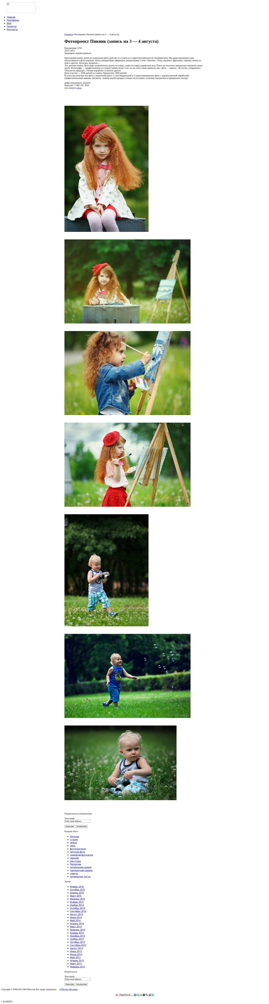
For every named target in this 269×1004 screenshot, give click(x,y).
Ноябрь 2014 (77, 905)
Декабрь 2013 (77, 935)
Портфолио (13, 20)
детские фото (77, 851)
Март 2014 (76, 926)
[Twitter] (138, 995)
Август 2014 (76, 914)
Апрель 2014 (77, 923)
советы (74, 873)
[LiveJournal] (146, 995)
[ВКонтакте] (135, 995)
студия (74, 839)
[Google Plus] (149, 995)
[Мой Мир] (143, 995)
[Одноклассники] (141, 995)
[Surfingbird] (152, 995)
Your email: (69, 818)
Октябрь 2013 (77, 942)
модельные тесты (80, 876)
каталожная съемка (80, 867)
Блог (9, 23)
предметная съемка (81, 870)
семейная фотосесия (81, 854)
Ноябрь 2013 (77, 939)
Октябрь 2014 (77, 908)
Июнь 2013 (76, 954)
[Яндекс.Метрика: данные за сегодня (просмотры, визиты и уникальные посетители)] (68, 989)
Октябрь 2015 (77, 889)
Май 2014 (75, 920)
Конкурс (74, 836)
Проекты (12, 26)
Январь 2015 (77, 902)
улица (73, 842)
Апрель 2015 (77, 892)
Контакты (12, 29)
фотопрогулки (78, 848)
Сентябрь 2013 (78, 945)
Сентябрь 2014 (78, 911)
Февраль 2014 (77, 929)
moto (72, 845)
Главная (11, 17)
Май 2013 (75, 957)
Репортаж (75, 864)
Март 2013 (76, 963)
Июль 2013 (76, 951)
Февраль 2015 (77, 898)
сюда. (79, 88)
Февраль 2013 (77, 966)
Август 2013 (76, 948)
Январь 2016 (77, 886)
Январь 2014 (77, 932)
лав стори (75, 861)
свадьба (74, 858)
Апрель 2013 (77, 960)
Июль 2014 (76, 917)
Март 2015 (76, 895)
